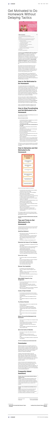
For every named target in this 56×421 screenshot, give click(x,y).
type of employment (34, 100)
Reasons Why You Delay (25, 42)
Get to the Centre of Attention (25, 48)
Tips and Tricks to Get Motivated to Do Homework (26, 39)
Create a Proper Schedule (24, 45)
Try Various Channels (23, 46)
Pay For (47, 3)
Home (39, 3)
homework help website (35, 399)
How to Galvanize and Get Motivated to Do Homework (27, 38)
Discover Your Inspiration (24, 43)
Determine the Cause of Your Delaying (26, 41)
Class (41, 3)
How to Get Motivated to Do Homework (24, 35)
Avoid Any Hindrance (23, 40)
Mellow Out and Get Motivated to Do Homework (27, 47)
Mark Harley (20, 399)
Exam (44, 3)
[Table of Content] (36, 34)
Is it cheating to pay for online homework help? (29, 340)
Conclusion (20, 49)
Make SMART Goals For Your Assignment (26, 44)
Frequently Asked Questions (23, 50)
